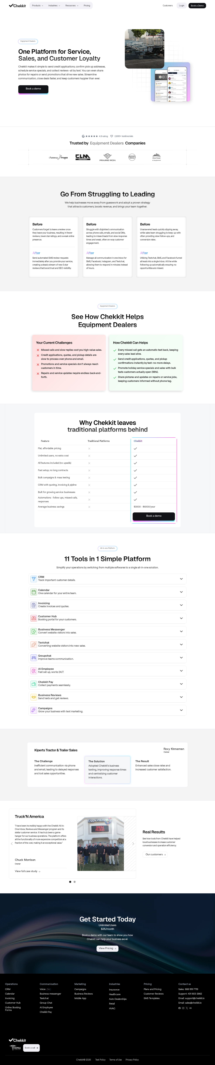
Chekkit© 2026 (83, 1060)
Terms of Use (115, 1060)
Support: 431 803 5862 (190, 994)
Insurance (114, 990)
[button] (12, 844)
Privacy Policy (132, 1060)
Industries (53, 5)
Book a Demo (197, 5)
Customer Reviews (154, 994)
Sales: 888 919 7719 (188, 989)
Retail (112, 1004)
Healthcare (115, 994)
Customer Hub (12, 1003)
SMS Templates (152, 998)
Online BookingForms (13, 1009)
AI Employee (46, 1008)
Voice (43, 989)
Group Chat (46, 1003)
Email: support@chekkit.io (191, 998)
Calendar (10, 994)
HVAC (112, 1009)
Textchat (44, 998)
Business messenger (50, 994)
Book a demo (33, 89)
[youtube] (190, 1007)
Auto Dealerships (118, 999)
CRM (7, 989)
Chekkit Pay (46, 1012)
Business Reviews (83, 994)
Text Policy (100, 1060)
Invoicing (9, 998)
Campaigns (80, 989)
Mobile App (80, 998)
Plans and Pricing (152, 989)
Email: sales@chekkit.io (190, 1003)
